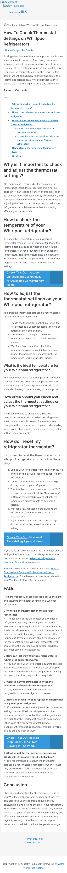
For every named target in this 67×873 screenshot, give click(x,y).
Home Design (12, 50)
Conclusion (17, 156)
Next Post (33, 842)
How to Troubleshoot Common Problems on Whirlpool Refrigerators (31, 572)
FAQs (15, 152)
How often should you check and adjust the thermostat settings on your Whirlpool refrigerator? (38, 140)
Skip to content (8, 2)
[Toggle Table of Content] (6, 97)
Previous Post (33, 838)
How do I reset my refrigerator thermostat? (33, 148)
